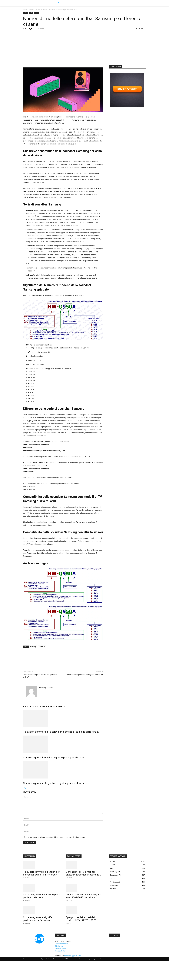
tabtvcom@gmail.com (72, 956)
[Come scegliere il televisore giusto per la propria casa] (63, 744)
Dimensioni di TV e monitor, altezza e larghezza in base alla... (83, 873)
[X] (30, 660)
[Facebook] (25, 660)
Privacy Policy (60, 951)
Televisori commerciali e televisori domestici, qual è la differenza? (61, 731)
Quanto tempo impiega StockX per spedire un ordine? (40, 676)
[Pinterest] (36, 660)
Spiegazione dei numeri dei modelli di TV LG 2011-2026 (81, 919)
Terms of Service (61, 944)
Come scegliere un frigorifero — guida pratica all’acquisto (56, 783)
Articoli (31, 10)
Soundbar (42, 646)
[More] (46, 660)
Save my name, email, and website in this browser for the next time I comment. (55, 837)
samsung (33, 646)
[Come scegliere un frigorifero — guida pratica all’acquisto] (63, 769)
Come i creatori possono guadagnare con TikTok (84, 675)
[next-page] (25, 788)
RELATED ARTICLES (33, 706)
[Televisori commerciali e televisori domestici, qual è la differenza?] (63, 718)
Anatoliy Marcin (30, 29)
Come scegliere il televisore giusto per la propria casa (53, 757)
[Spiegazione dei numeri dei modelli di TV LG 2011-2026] (84, 910)
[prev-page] (24, 788)
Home (25, 10)
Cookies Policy (60, 948)
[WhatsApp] (41, 660)
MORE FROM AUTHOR (54, 706)
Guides (36, 13)
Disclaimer (59, 946)
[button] (150, 3)
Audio (31, 13)
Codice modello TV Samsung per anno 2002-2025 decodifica (83, 896)
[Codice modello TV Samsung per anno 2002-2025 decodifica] (84, 888)
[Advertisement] (84, 48)
